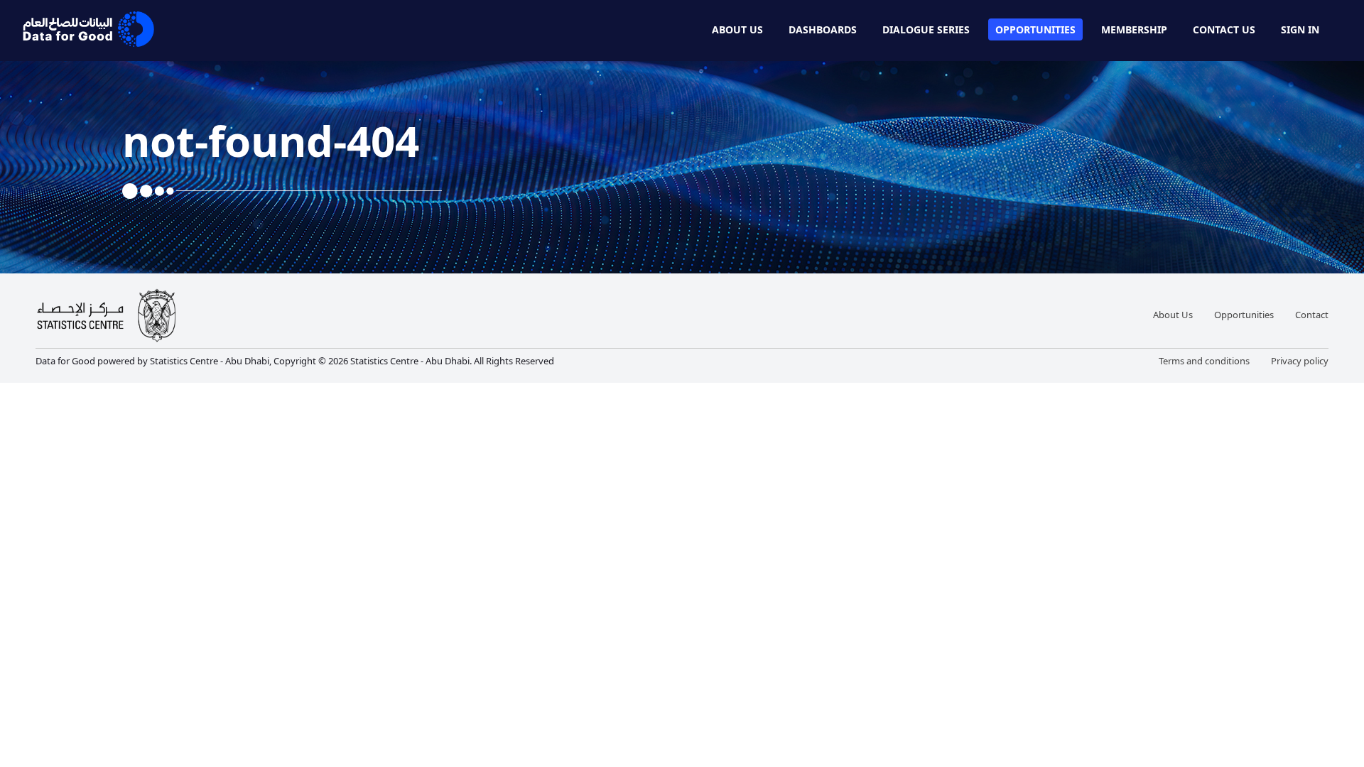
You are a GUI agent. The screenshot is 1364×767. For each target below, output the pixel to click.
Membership (1134, 29)
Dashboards (823, 29)
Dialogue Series (926, 29)
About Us (737, 29)
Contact (1311, 314)
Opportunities (1035, 29)
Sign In (1300, 29)
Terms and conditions (1204, 360)
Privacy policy (1299, 360)
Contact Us (1224, 29)
